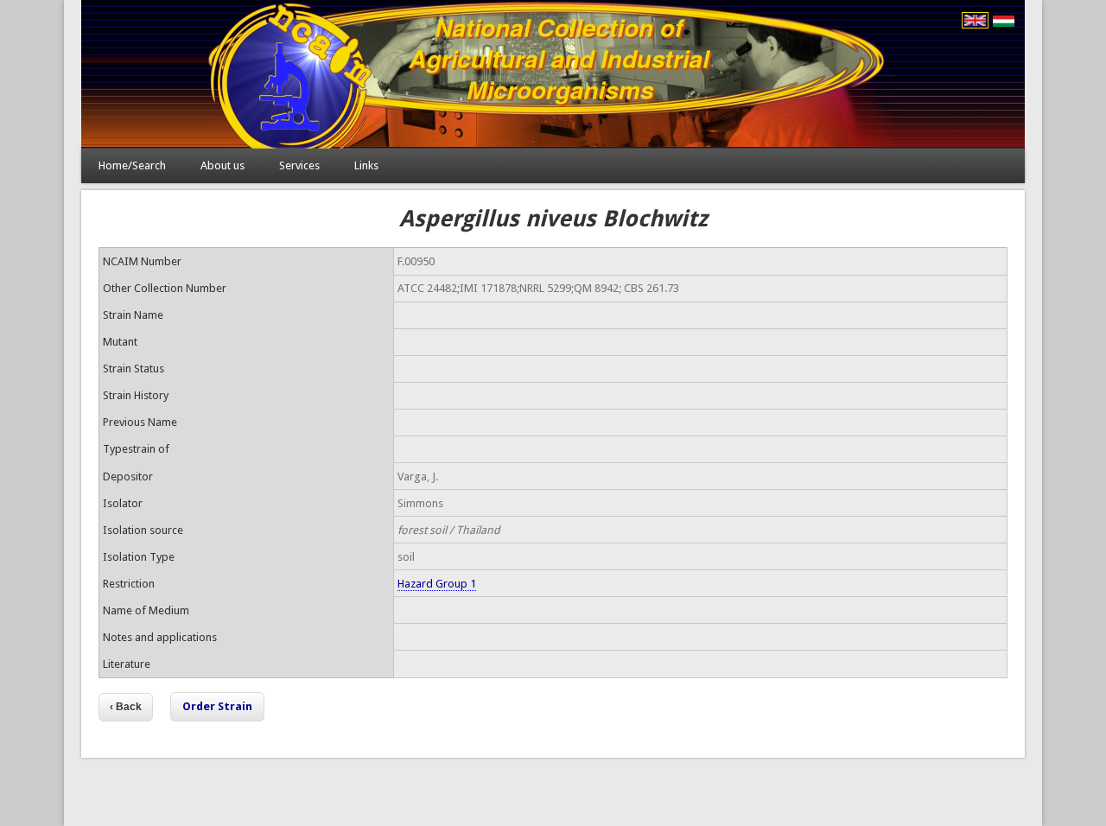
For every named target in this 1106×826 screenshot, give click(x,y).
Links (366, 165)
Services (299, 165)
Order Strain (217, 706)
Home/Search (132, 165)
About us (222, 165)
